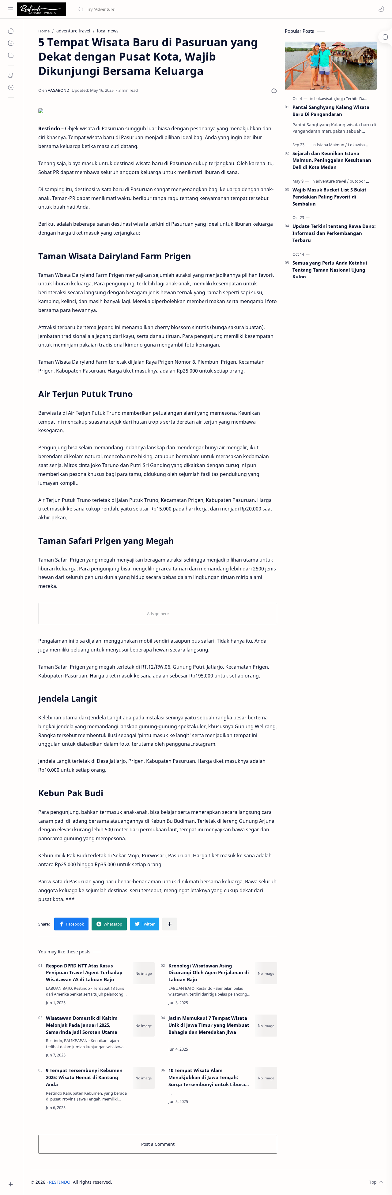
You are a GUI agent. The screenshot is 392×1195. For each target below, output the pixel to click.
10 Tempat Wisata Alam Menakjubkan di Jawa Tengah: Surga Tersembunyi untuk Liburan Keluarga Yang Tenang (208, 1077)
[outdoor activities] (366, 181)
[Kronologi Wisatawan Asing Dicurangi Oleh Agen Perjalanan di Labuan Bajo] (266, 973)
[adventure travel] (332, 181)
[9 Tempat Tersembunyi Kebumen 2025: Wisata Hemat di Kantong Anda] (144, 1078)
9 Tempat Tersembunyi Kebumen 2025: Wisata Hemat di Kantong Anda (84, 1077)
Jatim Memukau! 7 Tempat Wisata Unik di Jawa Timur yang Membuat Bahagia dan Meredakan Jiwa (208, 1025)
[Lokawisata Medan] (365, 144)
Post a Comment (158, 1144)
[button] (381, 9)
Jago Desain (153, 1182)
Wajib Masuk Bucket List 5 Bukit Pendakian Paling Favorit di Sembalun (329, 197)
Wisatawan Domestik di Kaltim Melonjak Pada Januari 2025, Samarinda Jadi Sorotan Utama (82, 1025)
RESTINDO (59, 1182)
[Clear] (174, 9)
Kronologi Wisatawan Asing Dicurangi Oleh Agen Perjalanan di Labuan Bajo (208, 973)
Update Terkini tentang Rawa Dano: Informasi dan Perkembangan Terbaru (334, 233)
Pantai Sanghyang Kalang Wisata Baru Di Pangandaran (330, 110)
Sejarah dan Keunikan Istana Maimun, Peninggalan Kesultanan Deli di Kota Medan (331, 160)
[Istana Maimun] (332, 144)
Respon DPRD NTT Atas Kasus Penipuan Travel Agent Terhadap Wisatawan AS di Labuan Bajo (84, 973)
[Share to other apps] (169, 924)
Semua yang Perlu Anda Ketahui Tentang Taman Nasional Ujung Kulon (329, 270)
